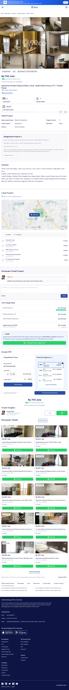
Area (28, 583)
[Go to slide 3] (34, 67)
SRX (22, 646)
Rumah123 (23, 649)
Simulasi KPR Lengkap (10, 393)
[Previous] (3, 44)
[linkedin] (6, 684)
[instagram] (2, 684)
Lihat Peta (35, 215)
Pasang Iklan (4, 667)
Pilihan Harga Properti (7, 583)
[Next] (66, 44)
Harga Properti (8, 363)
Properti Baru (47, 583)
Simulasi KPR (4, 670)
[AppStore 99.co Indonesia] (7, 632)
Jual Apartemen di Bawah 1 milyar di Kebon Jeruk (48, 590)
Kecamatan (20, 583)
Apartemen (7, 13)
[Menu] (2, 7)
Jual (2, 13)
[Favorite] (61, 112)
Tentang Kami (4, 641)
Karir (2, 644)
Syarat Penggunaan (6, 651)
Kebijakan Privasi (5, 649)
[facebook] (13, 684)
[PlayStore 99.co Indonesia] (21, 632)
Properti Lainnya (59, 583)
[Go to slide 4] (36, 67)
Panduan (3, 672)
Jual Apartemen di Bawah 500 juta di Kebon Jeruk (49, 588)
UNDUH (66, 2)
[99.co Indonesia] (34, 7)
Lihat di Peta (8, 93)
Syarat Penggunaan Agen (7, 654)
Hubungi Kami (4, 646)
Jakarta (14, 13)
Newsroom (3, 656)
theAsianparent (24, 657)
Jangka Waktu (8, 379)
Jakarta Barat (21, 13)
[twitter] (10, 684)
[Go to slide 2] (32, 67)
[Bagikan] (65, 112)
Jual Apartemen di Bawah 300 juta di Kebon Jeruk (15, 588)
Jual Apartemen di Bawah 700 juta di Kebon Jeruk (15, 590)
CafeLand (23, 660)
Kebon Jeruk (30, 13)
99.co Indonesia (24, 644)
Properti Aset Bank (5, 675)
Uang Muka (7, 370)
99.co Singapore (24, 641)
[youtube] (17, 684)
